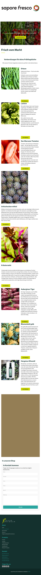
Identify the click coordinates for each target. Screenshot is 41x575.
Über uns (3, 532)
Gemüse (3, 541)
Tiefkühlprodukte (5, 542)
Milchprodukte (5, 544)
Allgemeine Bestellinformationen (8, 533)
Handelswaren (4, 546)
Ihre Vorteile (4, 530)
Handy (4, 485)
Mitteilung (5, 494)
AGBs (29, 571)
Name (4, 471)
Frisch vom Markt (5, 528)
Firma (4, 481)
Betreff (4, 490)
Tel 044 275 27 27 (5, 558)
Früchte (3, 539)
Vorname (4, 476)
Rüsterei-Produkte (5, 547)
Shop (3, 527)
